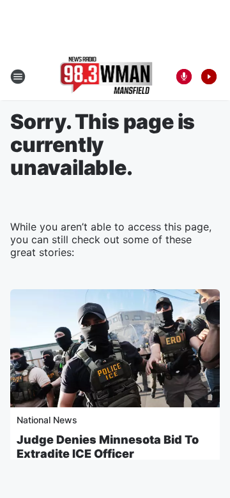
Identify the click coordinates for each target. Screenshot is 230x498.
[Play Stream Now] (209, 76)
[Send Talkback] (184, 76)
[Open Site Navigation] (18, 76)
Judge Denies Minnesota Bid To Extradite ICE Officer (108, 446)
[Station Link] (106, 76)
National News (47, 419)
